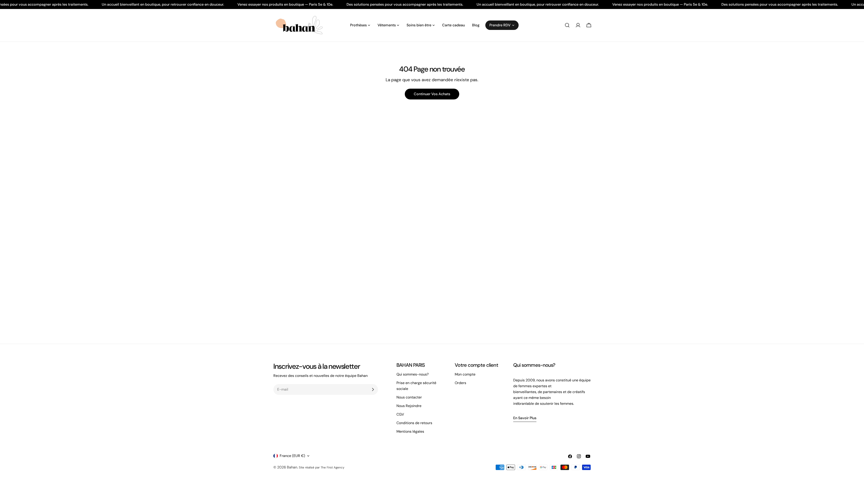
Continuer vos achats (432, 94)
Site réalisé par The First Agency (321, 467)
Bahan (292, 467)
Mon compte (465, 374)
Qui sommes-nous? (412, 374)
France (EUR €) (292, 455)
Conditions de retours (414, 423)
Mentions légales (410, 431)
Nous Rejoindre (408, 405)
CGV (400, 414)
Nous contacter (409, 397)
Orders (460, 382)
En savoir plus (524, 418)
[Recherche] (567, 25)
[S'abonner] (373, 389)
